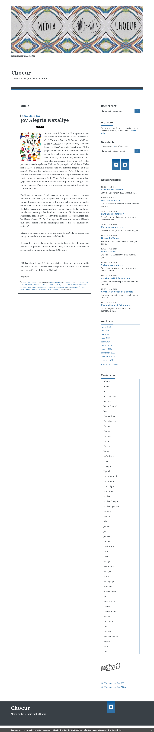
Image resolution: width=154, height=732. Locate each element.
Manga (106, 561)
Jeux (105, 531)
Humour (107, 516)
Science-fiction (110, 611)
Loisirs (106, 556)
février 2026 (106, 345)
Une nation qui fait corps (115, 305)
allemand (54, 290)
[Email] (125, 164)
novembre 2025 (108, 356)
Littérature (108, 546)
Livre (105, 551)
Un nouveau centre (112, 227)
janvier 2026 (106, 349)
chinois (36, 287)
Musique (107, 571)
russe (70, 287)
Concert (107, 436)
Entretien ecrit (110, 481)
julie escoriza (66, 285)
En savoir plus (117, 730)
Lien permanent (29, 282)
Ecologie (107, 466)
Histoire (107, 511)
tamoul (84, 287)
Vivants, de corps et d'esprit (117, 291)
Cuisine (106, 446)
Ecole (105, 461)
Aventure (107, 401)
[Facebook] (116, 164)
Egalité (106, 471)
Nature (106, 576)
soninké (76, 287)
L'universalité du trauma (115, 278)
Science (106, 606)
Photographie (109, 581)
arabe (30, 287)
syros (51, 285)
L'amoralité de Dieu (112, 189)
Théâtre (107, 631)
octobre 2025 (107, 360)
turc (22, 290)
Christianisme (109, 421)
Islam (106, 521)
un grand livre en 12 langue (36, 285)
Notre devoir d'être (112, 264)
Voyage (106, 641)
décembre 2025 (108, 353)
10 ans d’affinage (110, 238)
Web (105, 646)
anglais (23, 287)
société (106, 616)
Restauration (109, 601)
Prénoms (107, 586)
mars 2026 (105, 342)
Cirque (106, 431)
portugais (36, 290)
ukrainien (45, 290)
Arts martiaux (109, 396)
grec (51, 287)
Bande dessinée (110, 406)
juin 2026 (105, 331)
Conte (106, 441)
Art (104, 391)
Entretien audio (110, 476)
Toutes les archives (109, 364)
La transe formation (112, 213)
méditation (108, 566)
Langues (66, 282)
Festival (106, 496)
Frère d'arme (108, 251)
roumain (63, 287)
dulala (57, 285)
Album (52, 282)
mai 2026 (105, 334)
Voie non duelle (110, 636)
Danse (106, 451)
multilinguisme (79, 285)
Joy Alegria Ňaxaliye (44, 120)
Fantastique (108, 486)
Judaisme (107, 536)
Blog (105, 411)
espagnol (44, 287)
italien (56, 287)
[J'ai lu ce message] (152, 730)
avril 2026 (105, 338)
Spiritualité (108, 621)
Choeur (21, 72)
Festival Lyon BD (111, 506)
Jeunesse (58, 282)
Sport (106, 626)
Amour (106, 386)
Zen (105, 651)
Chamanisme (109, 416)
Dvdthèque (108, 456)
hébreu (28, 290)
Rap (105, 596)
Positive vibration (111, 200)
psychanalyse (109, 591)
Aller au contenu (8, 2)
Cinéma (106, 426)
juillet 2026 (106, 327)
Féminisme (108, 491)
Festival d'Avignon (111, 501)
